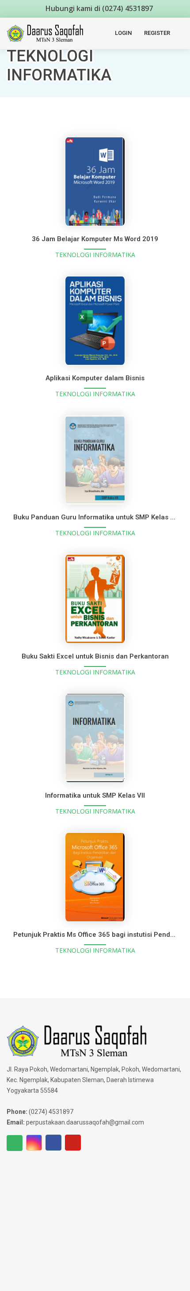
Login (123, 33)
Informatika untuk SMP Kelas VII (95, 795)
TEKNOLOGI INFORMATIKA (95, 254)
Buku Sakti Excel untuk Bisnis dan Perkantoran (95, 656)
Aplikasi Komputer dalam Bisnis (95, 378)
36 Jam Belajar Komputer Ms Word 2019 (95, 239)
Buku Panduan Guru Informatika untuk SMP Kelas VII (95, 517)
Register (157, 33)
